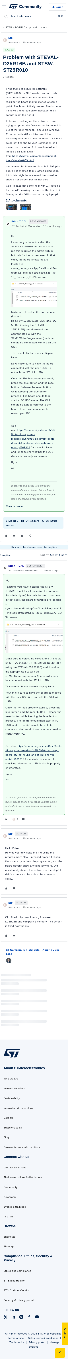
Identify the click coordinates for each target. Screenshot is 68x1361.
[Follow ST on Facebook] (29, 1317)
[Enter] (6, 16)
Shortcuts (9, 1236)
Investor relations (14, 1088)
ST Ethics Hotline (14, 1280)
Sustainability (12, 1098)
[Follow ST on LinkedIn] (13, 1317)
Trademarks (16, 1342)
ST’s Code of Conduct (17, 1290)
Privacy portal (36, 1342)
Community (10, 1187)
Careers (8, 1117)
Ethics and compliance (17, 1270)
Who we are (11, 1078)
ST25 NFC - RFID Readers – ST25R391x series (31, 523)
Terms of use (16, 1337)
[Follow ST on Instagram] (21, 1317)
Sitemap (9, 1246)
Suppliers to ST (13, 1127)
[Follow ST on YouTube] (37, 1317)
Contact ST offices (15, 1167)
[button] (4, 7)
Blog (6, 1137)
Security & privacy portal (19, 1300)
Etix (10, 37)
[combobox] (34, 16)
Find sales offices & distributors (23, 1177)
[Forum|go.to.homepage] (25, 7)
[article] (34, 693)
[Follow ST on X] (6, 1317)
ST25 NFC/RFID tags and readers (26, 27)
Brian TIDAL (19, 221)
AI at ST (9, 1216)
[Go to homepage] (12, 1057)
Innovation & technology (18, 1108)
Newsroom (10, 1196)
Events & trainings (15, 1206)
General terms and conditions (22, 1147)
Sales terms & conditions (43, 1337)
